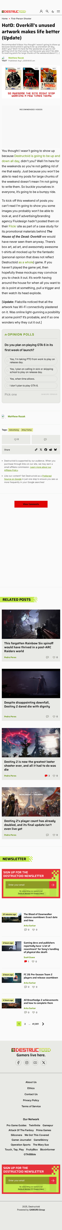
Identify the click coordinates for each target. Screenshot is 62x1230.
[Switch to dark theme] (52, 11)
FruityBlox (32, 1149)
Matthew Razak (16, 57)
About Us (31, 1082)
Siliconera (16, 1134)
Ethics (31, 1088)
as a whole (26, 262)
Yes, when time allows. (22, 378)
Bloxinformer (47, 1149)
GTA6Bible (30, 1154)
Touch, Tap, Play (14, 1149)
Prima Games (43, 1130)
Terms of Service (24, 893)
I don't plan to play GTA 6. (24, 385)
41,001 (35, 1024)
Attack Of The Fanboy (21, 1130)
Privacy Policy (39, 893)
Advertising (14, 430)
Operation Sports (21, 1144)
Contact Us (31, 1094)
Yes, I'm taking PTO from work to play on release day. (32, 361)
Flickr (12, 226)
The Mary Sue (41, 1144)
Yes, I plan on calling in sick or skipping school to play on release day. (31, 370)
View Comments (31, 504)
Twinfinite (34, 1125)
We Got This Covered (37, 1134)
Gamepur (48, 1125)
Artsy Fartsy (27, 430)
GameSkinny (41, 1139)
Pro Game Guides (16, 1125)
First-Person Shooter (21, 19)
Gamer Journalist (21, 1139)
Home (5, 19)
